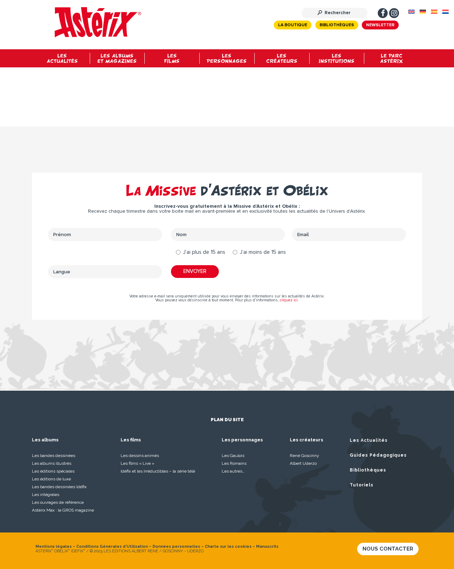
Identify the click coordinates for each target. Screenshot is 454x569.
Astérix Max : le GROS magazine (63, 510)
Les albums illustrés (51, 463)
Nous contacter (387, 549)
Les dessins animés (140, 455)
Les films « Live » (137, 463)
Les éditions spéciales (53, 471)
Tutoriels (361, 484)
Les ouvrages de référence (58, 502)
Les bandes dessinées (53, 455)
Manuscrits (267, 546)
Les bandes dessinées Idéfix (59, 486)
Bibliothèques (337, 25)
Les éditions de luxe (51, 478)
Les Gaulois (233, 455)
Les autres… (233, 471)
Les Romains (234, 463)
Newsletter (380, 25)
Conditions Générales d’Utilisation (112, 546)
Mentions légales (53, 546)
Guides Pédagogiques (378, 455)
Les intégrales (45, 494)
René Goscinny (304, 455)
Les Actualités (369, 440)
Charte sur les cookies (228, 546)
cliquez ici (289, 300)
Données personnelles (176, 546)
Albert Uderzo (303, 463)
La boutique (292, 25)
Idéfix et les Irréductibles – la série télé (158, 471)
